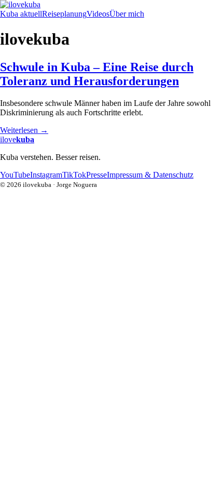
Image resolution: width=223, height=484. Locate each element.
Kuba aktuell (21, 13)
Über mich (126, 13)
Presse (96, 174)
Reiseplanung (64, 13)
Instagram (46, 174)
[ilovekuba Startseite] (111, 4)
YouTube (15, 174)
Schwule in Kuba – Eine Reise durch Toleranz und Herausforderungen (96, 74)
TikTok (74, 174)
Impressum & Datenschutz (150, 174)
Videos (98, 13)
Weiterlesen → (24, 130)
